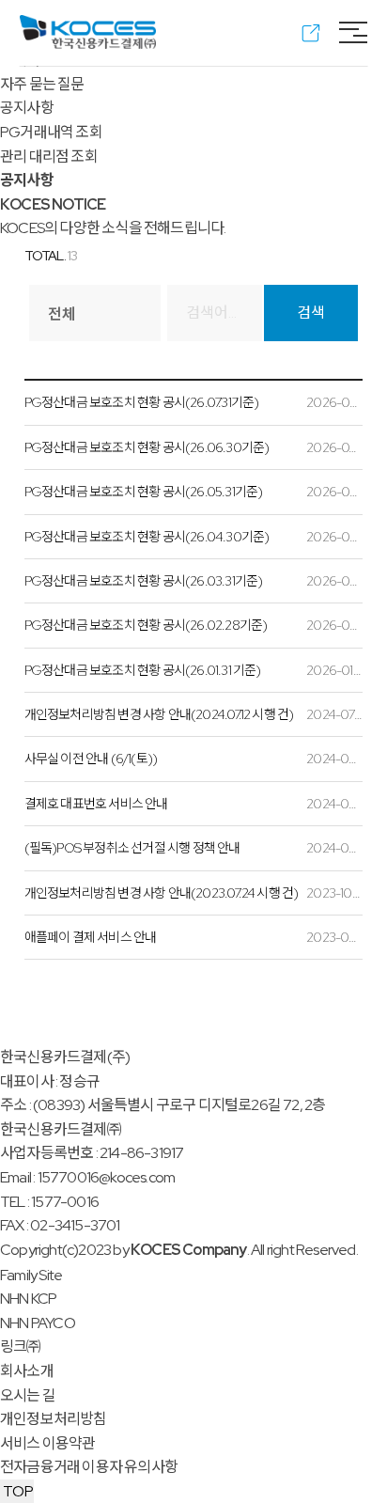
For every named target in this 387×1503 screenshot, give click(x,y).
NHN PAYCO (37, 1323)
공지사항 (27, 107)
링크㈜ (20, 1346)
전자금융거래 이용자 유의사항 (89, 1467)
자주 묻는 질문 (42, 84)
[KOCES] (88, 32)
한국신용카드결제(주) (65, 1057)
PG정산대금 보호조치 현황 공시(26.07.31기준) (141, 402)
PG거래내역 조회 (51, 132)
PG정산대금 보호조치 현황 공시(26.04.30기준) (147, 536)
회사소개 (27, 1371)
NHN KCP (28, 1298)
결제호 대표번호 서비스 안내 (96, 803)
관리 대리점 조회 (49, 156)
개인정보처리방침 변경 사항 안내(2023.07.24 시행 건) (161, 893)
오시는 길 (27, 1395)
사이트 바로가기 (306, 33)
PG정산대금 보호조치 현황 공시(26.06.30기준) (147, 447)
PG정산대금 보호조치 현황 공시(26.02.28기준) (146, 625)
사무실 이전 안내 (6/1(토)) (91, 758)
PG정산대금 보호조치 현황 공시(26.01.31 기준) (142, 670)
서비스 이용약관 (48, 1443)
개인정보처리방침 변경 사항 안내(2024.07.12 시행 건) (159, 714)
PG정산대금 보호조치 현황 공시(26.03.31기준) (143, 580)
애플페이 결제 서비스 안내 (90, 937)
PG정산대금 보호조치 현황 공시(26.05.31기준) (143, 491)
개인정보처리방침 (53, 1419)
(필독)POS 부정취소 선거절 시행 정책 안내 (132, 847)
